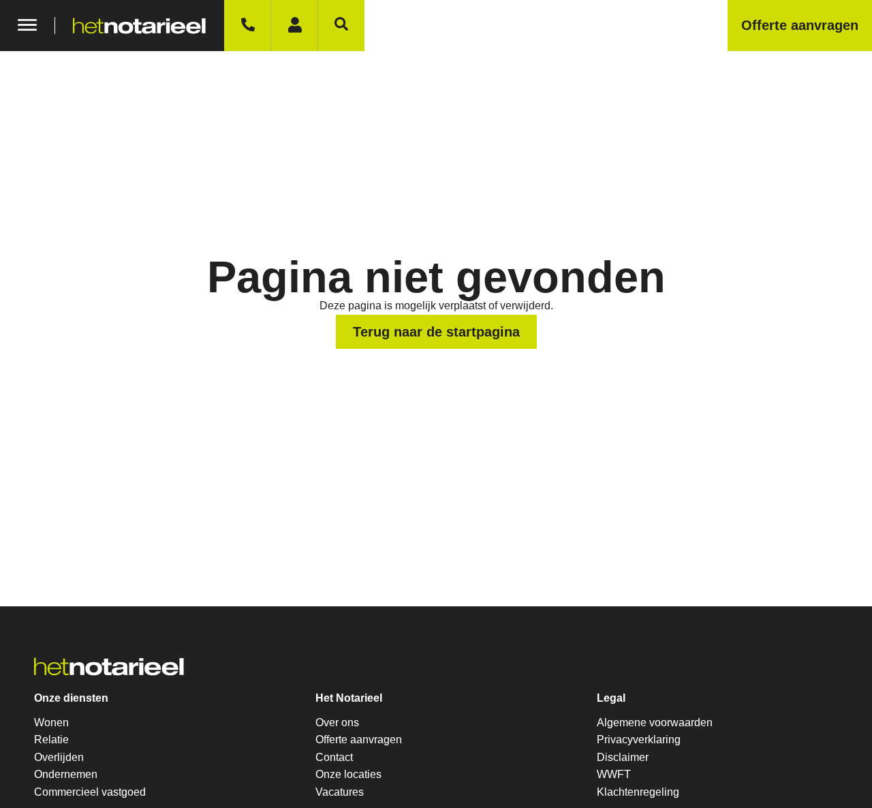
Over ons (337, 722)
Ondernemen (65, 774)
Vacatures (339, 792)
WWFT (614, 774)
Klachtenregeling (638, 792)
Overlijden (59, 757)
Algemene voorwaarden (655, 722)
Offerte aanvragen (358, 739)
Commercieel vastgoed (90, 792)
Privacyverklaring (639, 739)
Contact (334, 757)
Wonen (51, 722)
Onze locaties (348, 774)
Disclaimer (623, 757)
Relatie (51, 739)
